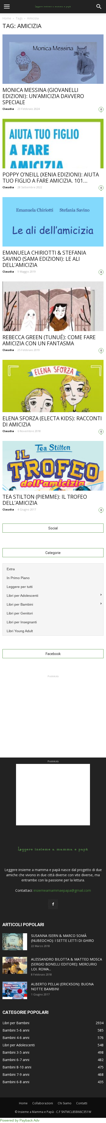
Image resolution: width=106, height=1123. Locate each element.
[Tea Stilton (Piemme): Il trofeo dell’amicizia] (53, 466)
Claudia (8, 109)
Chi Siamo (64, 1103)
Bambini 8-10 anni (16, 1067)
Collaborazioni (42, 1103)
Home (6, 18)
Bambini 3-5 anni (15, 1052)
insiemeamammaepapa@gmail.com (62, 890)
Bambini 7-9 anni (15, 1074)
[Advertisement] (53, 709)
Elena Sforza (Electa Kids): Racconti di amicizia (52, 421)
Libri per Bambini (15, 1023)
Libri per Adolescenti (18, 1045)
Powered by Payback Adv (19, 1120)
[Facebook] (53, 904)
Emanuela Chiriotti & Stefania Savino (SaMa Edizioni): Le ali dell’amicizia (44, 258)
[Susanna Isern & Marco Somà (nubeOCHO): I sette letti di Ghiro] (14, 941)
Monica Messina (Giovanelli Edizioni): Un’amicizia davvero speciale (43, 96)
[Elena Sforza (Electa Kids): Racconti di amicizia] (53, 386)
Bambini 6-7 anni (15, 1059)
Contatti (81, 1103)
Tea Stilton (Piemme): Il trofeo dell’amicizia (44, 499)
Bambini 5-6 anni (15, 1030)
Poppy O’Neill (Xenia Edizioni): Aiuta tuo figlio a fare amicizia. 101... (50, 177)
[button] (99, 6)
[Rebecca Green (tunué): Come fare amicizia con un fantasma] (53, 306)
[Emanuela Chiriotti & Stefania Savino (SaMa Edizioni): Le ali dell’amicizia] (53, 222)
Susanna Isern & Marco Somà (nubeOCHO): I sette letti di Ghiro (62, 938)
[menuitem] (53, 568)
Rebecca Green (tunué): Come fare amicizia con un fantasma (49, 340)
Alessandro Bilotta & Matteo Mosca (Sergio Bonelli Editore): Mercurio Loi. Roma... (66, 964)
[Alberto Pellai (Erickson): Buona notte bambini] (14, 990)
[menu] (53, 599)
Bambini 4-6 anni (15, 1037)
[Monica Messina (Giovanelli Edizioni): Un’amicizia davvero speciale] (53, 59)
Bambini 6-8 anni (15, 1081)
